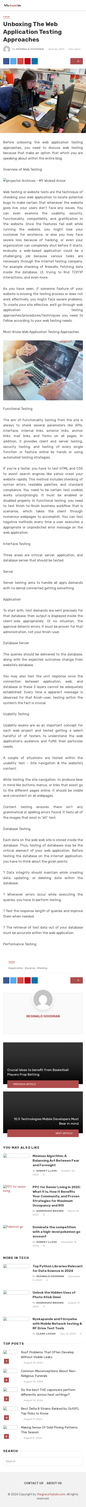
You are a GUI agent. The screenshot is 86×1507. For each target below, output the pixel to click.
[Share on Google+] (20, 61)
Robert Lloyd (46, 1170)
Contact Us (33, 1483)
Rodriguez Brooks (50, 1210)
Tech (6, 17)
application (16, 968)
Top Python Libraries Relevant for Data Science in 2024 (58, 1268)
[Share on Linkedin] (35, 61)
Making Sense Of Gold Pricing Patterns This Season (49, 1430)
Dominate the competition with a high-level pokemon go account (56, 1231)
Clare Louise (46, 1333)
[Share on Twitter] (13, 61)
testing (43, 968)
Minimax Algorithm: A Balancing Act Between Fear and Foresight (56, 1160)
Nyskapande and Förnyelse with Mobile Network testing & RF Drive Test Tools (57, 1323)
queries (31, 968)
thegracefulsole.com (51, 1494)
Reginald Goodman (30, 49)
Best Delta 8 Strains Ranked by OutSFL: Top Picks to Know (50, 1411)
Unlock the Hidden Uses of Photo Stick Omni (54, 1294)
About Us (54, 1483)
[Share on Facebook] (6, 61)
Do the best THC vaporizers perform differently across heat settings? (48, 1392)
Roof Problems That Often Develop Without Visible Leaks (47, 1354)
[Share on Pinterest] (27, 61)
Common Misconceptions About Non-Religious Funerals (48, 1373)
